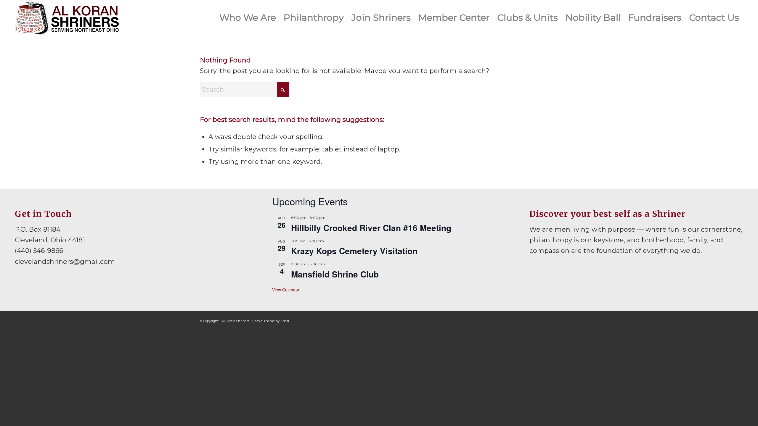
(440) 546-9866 (39, 251)
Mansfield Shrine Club (335, 274)
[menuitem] (248, 17)
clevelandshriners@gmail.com (65, 262)
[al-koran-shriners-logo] (66, 17)
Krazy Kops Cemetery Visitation (354, 251)
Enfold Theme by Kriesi (270, 321)
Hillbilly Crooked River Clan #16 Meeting (371, 228)
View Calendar (285, 290)
